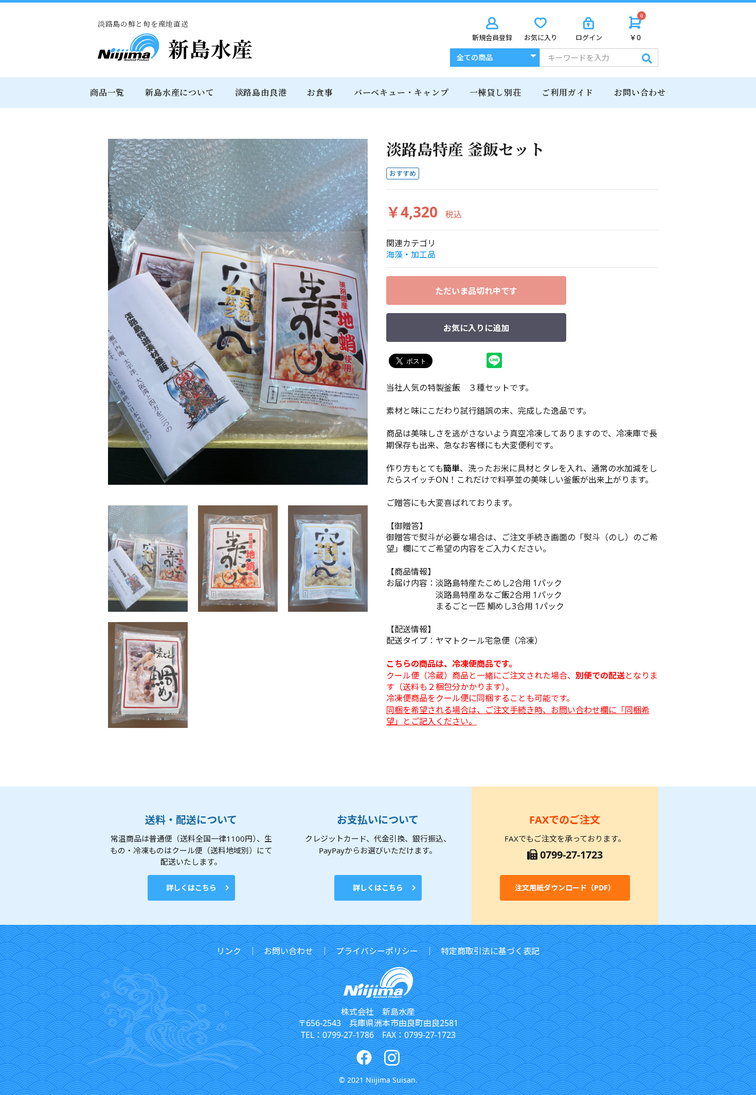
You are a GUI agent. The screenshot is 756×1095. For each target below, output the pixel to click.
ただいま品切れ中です (476, 291)
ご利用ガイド (567, 92)
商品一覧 (107, 92)
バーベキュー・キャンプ (401, 92)
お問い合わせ (640, 92)
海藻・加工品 (411, 254)
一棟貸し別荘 (495, 92)
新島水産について (179, 92)
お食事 (320, 92)
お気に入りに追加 (476, 328)
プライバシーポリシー (377, 951)
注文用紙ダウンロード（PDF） (565, 887)
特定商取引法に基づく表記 (490, 951)
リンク (229, 951)
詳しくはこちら (191, 887)
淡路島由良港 (261, 92)
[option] (238, 312)
